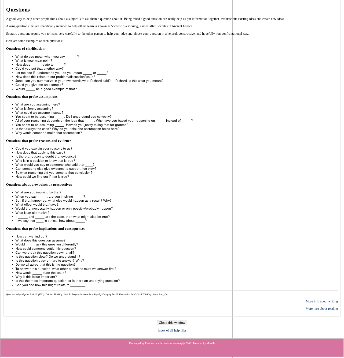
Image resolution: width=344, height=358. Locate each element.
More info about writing (322, 301)
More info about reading (322, 308)
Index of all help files (172, 330)
